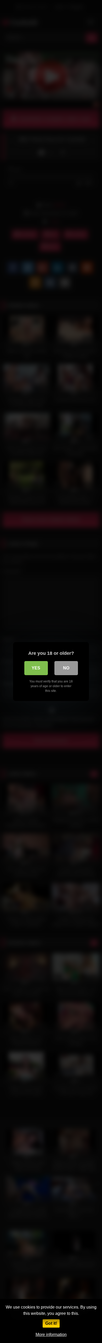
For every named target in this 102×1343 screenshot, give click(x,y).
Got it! (51, 1323)
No (66, 668)
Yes (36, 668)
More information (51, 1334)
